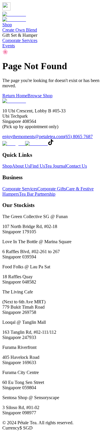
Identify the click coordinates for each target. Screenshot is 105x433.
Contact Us (76, 166)
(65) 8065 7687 (78, 136)
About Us (21, 166)
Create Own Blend (19, 29)
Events (8, 45)
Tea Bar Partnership (37, 194)
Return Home (14, 95)
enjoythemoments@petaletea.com (33, 136)
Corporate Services (19, 40)
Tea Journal (55, 166)
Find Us (37, 166)
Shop (7, 24)
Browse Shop (39, 95)
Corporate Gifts (51, 188)
